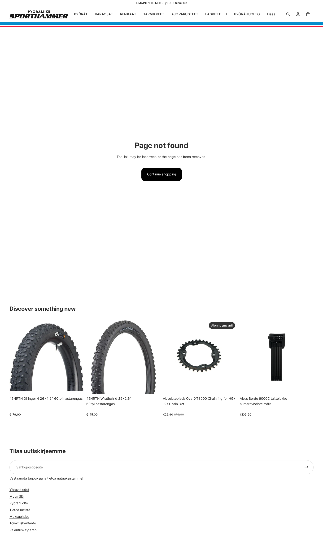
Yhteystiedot (19, 490)
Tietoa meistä (19, 510)
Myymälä (16, 496)
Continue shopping (161, 174)
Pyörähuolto (18, 503)
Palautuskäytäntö (22, 530)
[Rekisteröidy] (306, 467)
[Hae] (288, 14)
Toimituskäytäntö (22, 523)
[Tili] (298, 14)
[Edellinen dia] (16, 357)
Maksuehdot (19, 516)
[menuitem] (271, 14)
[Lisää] (76, 387)
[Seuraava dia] (76, 357)
